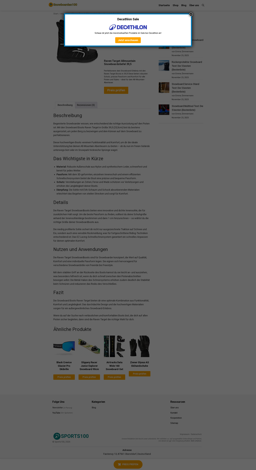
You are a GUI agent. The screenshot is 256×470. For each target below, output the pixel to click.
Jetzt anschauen (128, 40)
